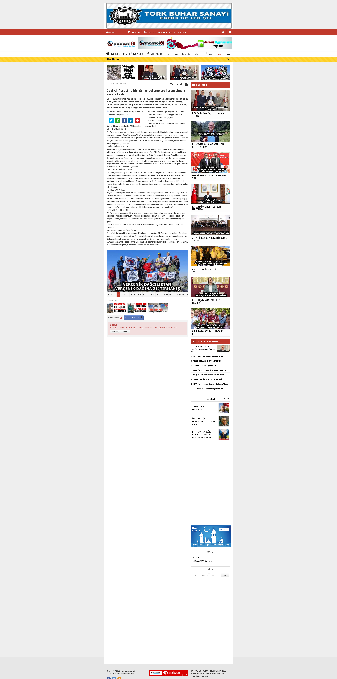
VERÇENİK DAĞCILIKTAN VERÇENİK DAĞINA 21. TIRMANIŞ (166, 34)
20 (170, 294)
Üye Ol (125, 331)
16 (157, 294)
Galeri (117, 53)
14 (151, 294)
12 (144, 294)
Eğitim (203, 53)
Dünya (167, 53)
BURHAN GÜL (198, 405)
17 (160, 294)
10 (138, 294)
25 (186, 294)
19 (167, 294)
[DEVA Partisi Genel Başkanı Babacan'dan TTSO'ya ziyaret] (184, 72)
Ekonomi (211, 53)
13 (147, 294)
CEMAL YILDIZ (198, 433)
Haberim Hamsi (156, 53)
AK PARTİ (197, 557)
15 (154, 294)
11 (141, 294)
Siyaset (219, 53)
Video (128, 53)
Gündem (174, 53)
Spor (190, 53)
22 (176, 294)
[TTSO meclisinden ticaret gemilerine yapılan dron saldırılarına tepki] (152, 72)
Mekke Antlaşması (199, 436)
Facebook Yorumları (133, 318)
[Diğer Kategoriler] (229, 53)
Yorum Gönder (114, 318)
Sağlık (196, 53)
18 (164, 294)
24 (183, 294)
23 (180, 294)
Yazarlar (140, 53)
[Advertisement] (210, 483)
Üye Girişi (115, 331)
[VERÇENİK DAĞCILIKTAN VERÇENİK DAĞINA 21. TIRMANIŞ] (215, 72)
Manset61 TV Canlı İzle (203, 561)
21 (173, 294)
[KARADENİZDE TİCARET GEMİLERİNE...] (223, 348)
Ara (224, 575)
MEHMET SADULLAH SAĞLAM (204, 418)
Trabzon (183, 53)
